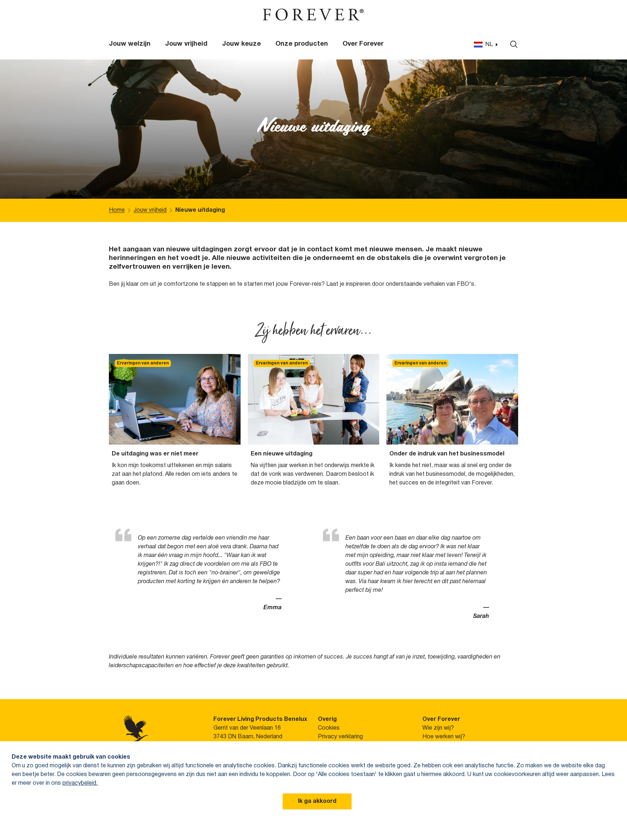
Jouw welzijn (130, 44)
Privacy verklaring (340, 736)
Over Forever (363, 44)
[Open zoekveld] (512, 44)
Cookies (329, 728)
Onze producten (301, 44)
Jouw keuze (241, 44)
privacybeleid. (80, 783)
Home (117, 210)
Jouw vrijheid (186, 44)
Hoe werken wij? (443, 736)
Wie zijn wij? (438, 728)
